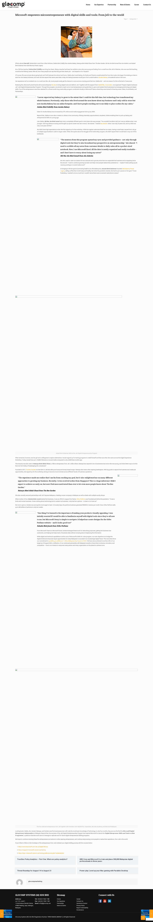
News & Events (61, 905)
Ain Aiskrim (104, 123)
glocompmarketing (35, 881)
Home (59, 899)
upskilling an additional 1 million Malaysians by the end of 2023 (68, 541)
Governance (80, 910)
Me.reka (53, 85)
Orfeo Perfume (80, 499)
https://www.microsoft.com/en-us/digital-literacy (33, 846)
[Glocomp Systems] (13, 4)
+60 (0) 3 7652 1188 (43, 899)
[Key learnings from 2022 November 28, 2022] (147, 914)
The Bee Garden (30, 469)
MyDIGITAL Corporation (105, 85)
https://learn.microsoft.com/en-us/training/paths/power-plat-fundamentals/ (41, 853)
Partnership (60, 903)
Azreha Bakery (103, 77)
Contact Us (79, 901)
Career (78, 899)
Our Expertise (61, 901)
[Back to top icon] (143, 918)
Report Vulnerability (82, 907)
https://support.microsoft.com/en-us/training (32, 850)
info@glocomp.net (45, 903)
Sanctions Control (81, 903)
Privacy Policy (80, 905)
